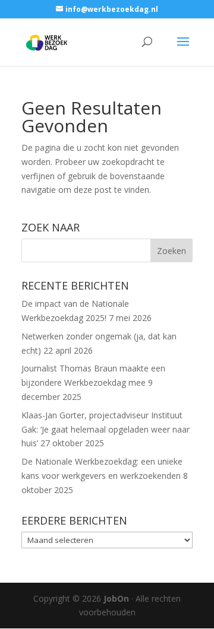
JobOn (116, 598)
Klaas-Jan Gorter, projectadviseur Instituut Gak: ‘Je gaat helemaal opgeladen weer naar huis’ (105, 429)
